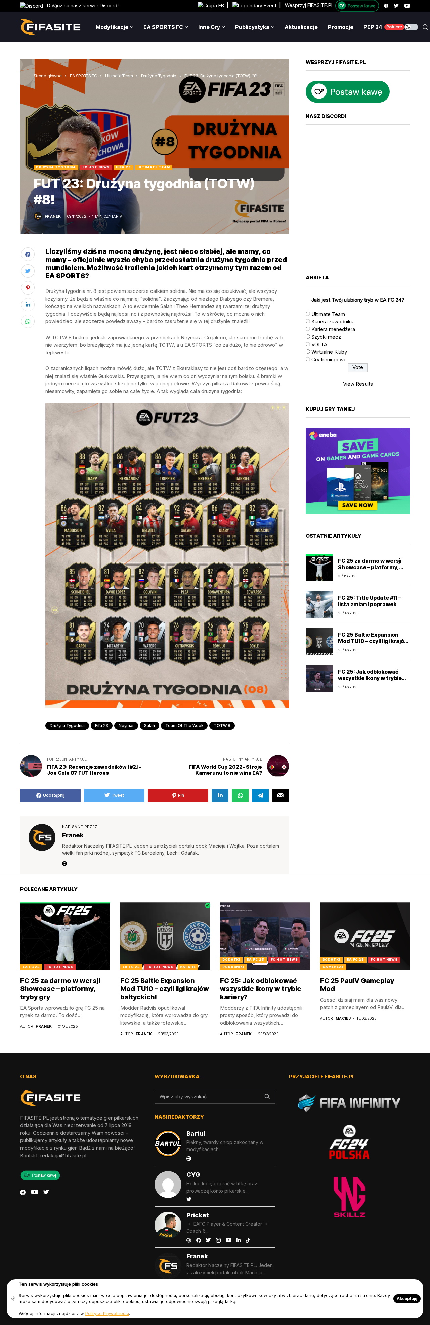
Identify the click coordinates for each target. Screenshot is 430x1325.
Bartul (195, 1133)
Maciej (343, 1018)
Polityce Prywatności (107, 1313)
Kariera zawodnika (332, 321)
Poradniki (233, 967)
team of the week (184, 725)
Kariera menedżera (333, 329)
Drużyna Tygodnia (158, 75)
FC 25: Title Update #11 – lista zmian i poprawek (369, 600)
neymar (126, 725)
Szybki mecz (326, 337)
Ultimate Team (119, 75)
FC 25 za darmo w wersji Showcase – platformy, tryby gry (369, 567)
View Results (358, 383)
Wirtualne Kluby (329, 352)
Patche (188, 967)
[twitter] (396, 6)
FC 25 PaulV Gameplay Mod (357, 985)
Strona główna (48, 75)
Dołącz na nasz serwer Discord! (81, 5)
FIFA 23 (123, 167)
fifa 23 (101, 725)
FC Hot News (96, 167)
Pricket (197, 1215)
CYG (193, 1174)
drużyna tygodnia (67, 725)
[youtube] (407, 6)
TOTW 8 (222, 725)
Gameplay (333, 967)
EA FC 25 (31, 967)
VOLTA (319, 344)
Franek (53, 216)
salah (149, 725)
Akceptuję (407, 1298)
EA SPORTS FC (83, 75)
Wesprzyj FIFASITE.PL (309, 5)
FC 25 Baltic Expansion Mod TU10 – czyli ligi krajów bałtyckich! (373, 641)
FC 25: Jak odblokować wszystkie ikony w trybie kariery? (370, 678)
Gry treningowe (329, 359)
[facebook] (386, 6)
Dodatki (231, 959)
